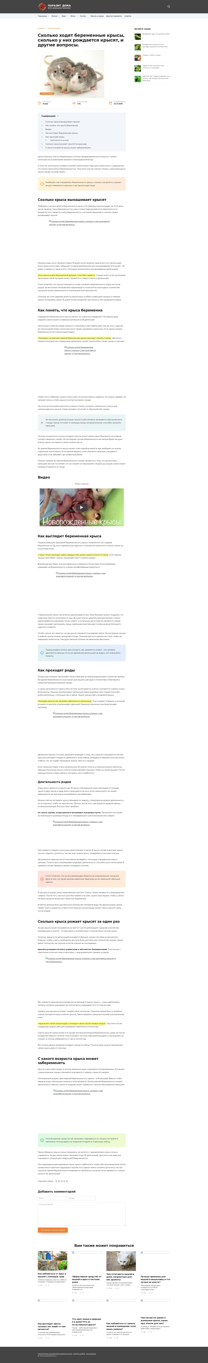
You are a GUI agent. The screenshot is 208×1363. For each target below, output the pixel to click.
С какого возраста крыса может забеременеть (68, 148)
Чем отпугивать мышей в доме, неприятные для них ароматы (120, 1277)
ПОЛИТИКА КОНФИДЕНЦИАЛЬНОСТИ (55, 1354)
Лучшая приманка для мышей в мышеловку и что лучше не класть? (155, 1279)
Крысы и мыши (97, 16)
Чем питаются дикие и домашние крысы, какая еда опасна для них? (154, 1320)
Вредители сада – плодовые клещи (156, 34)
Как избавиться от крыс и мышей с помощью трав (52, 1275)
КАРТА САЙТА (79, 1354)
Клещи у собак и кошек (152, 55)
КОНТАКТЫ (91, 1354)
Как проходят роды (54, 137)
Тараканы (42, 16)
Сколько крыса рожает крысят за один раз (66, 144)
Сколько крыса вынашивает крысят (62, 122)
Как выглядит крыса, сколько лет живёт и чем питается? (51, 1326)
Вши (64, 16)
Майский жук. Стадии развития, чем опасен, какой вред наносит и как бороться (156, 78)
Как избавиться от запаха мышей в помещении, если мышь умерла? (121, 1326)
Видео (48, 129)
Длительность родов (59, 140)
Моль (73, 16)
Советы (127, 16)
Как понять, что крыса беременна (61, 125)
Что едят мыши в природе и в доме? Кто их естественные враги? (86, 1322)
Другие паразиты (114, 16)
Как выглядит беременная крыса (61, 133)
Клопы (83, 16)
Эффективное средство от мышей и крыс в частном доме (86, 1279)
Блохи (54, 16)
